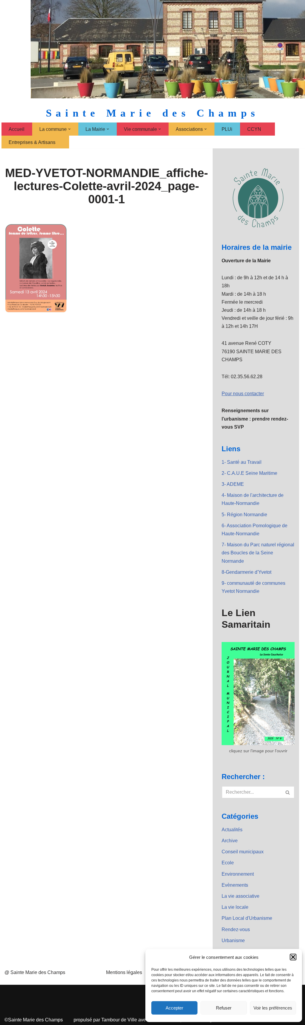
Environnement (238, 874)
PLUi (227, 129)
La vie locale (235, 907)
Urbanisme (233, 940)
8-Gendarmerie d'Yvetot (246, 572)
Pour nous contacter (243, 393)
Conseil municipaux (243, 851)
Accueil (16, 129)
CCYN (254, 129)
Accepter (174, 1007)
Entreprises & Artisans (32, 142)
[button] (293, 957)
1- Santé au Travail (242, 462)
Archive (230, 840)
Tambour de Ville (119, 1019)
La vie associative (240, 896)
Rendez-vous (236, 929)
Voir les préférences (272, 1007)
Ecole (228, 862)
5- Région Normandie (244, 514)
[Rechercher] (288, 792)
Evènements (235, 885)
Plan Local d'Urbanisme (247, 918)
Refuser (223, 1007)
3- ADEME (233, 484)
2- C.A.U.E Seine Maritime (249, 473)
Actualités (232, 829)
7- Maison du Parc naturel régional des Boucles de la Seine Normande (258, 552)
